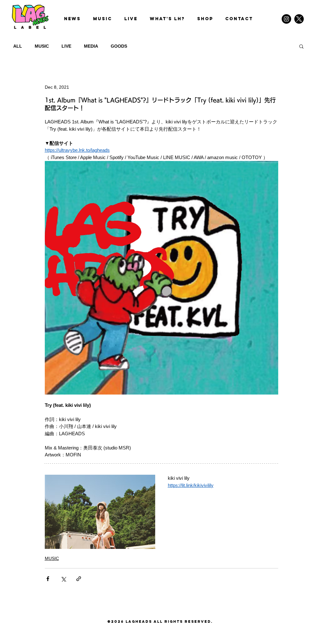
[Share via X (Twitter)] (63, 579)
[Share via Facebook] (48, 579)
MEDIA (91, 46)
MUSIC (42, 46)
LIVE (66, 46)
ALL (17, 46)
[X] (299, 19)
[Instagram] (286, 19)
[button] (301, 46)
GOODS (119, 46)
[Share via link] (79, 579)
